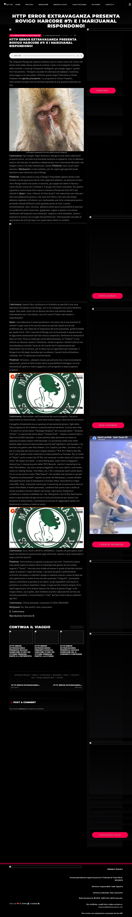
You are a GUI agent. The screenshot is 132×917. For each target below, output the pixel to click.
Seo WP (119, 913)
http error (74, 675)
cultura (34, 675)
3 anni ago (65, 35)
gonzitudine (57, 675)
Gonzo (66, 675)
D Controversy (45, 675)
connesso (21, 709)
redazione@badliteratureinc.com (110, 907)
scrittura (60, 678)
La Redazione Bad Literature (52, 35)
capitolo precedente (30, 79)
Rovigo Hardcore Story (45, 678)
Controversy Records (22, 675)
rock (33, 678)
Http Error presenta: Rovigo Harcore (25, 35)
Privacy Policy (115, 869)
